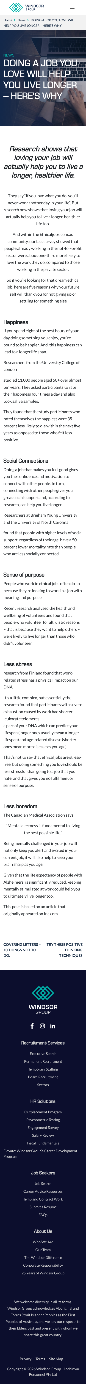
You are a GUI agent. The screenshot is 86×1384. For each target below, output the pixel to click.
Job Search (43, 1183)
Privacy (25, 1359)
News (21, 20)
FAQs (43, 1214)
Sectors (43, 1084)
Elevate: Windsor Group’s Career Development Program (40, 1153)
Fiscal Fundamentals (43, 1143)
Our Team (43, 1249)
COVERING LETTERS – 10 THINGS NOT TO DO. (22, 950)
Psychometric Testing (43, 1119)
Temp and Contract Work (43, 1199)
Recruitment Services (43, 1042)
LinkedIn (52, 1025)
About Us (43, 1231)
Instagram (42, 1025)
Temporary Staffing (43, 1069)
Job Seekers (43, 1172)
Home (7, 20)
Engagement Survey (43, 1127)
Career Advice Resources (43, 1191)
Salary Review (43, 1135)
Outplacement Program (43, 1112)
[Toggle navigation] (72, 8)
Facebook (32, 1025)
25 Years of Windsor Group (43, 1273)
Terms (40, 1359)
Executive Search (43, 1053)
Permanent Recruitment (43, 1061)
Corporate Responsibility (43, 1265)
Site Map (56, 1359)
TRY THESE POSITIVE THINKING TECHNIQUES (65, 950)
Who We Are (43, 1242)
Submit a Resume (43, 1207)
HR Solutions (43, 1101)
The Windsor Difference (43, 1257)
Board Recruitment (43, 1077)
